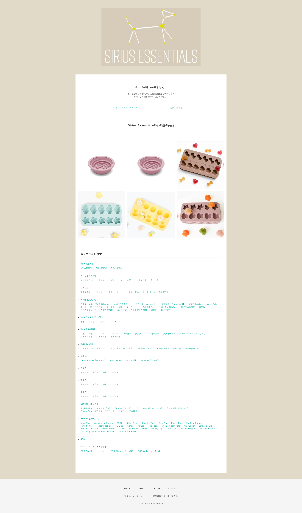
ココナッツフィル (89, 310)
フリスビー (132, 307)
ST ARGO (171, 429)
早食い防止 (102, 348)
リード (103, 322)
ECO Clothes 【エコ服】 (122, 451)
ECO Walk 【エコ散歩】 (149, 451)
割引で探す (86, 292)
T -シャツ (115, 334)
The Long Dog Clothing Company (97, 432)
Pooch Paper (108, 429)
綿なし (202, 307)
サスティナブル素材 (128, 411)
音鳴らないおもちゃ (168, 307)
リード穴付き (87, 336)
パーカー (127, 334)
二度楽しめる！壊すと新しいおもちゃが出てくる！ (104, 304)
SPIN (144, 429)
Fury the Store (88, 426)
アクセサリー (169, 334)
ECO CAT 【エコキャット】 (94, 447)
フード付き (102, 336)
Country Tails (148, 423)
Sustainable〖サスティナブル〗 (96, 408)
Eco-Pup (163, 423)
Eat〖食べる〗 (87, 344)
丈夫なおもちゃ (196, 304)
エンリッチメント (89, 276)
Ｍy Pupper (189, 426)
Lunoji (130, 426)
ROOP (122, 429)
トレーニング (124, 280)
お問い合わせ (176, 108)
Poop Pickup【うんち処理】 (123, 360)
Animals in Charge (103, 423)
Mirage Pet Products (147, 426)
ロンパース (102, 334)
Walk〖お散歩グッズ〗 (91, 317)
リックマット (140, 280)
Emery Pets (177, 423)
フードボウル (87, 280)
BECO (120, 423)
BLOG (157, 488)
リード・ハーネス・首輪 (127, 292)
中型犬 (84, 380)
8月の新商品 (117, 268)
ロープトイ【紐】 (114, 307)
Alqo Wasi (86, 423)
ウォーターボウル (193, 348)
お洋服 (109, 292)
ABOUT (142, 488)
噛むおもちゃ (96, 307)
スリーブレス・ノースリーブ (192, 334)
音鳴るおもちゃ (148, 307)
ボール (84, 307)
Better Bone (132, 423)
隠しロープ (122, 310)
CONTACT (173, 488)
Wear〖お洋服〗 (88, 329)
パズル (112, 280)
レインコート (87, 334)
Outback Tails (205, 426)
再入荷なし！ (165, 292)
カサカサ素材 (107, 310)
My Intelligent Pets (171, 426)
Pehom (84, 429)
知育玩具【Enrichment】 (173, 304)
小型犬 (84, 392)
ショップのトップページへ (125, 108)
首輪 (83, 322)
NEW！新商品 (87, 264)
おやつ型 (177, 348)
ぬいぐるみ (212, 304)
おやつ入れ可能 (188, 307)
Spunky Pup (157, 429)
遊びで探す (166, 310)
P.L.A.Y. (95, 429)
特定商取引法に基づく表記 (165, 496)
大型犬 (84, 368)
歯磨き (154, 310)
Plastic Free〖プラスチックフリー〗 (98, 411)
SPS (83, 439)
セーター (155, 334)
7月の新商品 (101, 268)
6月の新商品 (86, 268)
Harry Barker (104, 426)
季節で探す (116, 336)
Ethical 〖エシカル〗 (91, 404)
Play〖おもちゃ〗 (89, 300)
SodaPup (133, 429)
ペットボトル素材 (139, 310)
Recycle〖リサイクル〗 (178, 408)
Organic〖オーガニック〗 (127, 408)
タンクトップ (141, 334)
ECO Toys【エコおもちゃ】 (94, 451)
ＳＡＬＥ (85, 288)
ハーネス (92, 322)
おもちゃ (101, 280)
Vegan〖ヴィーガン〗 (153, 408)
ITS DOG (119, 426)
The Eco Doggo (187, 429)
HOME (127, 488)
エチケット (115, 322)
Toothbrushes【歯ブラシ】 (93, 360)
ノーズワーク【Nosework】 (144, 304)
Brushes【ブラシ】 (150, 360)
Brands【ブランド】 (90, 419)
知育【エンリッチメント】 (141, 348)
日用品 (84, 356)
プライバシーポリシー (134, 496)
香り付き (155, 280)
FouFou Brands (194, 423)
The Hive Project (207, 429)
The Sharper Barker (127, 432)
